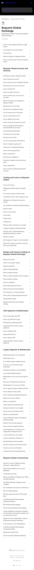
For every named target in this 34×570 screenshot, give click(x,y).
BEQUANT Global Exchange (17, 556)
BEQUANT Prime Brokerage (17, 557)
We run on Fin (18, 565)
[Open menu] (31, 3)
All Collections (5, 19)
